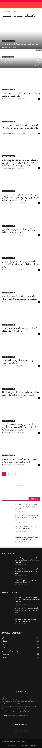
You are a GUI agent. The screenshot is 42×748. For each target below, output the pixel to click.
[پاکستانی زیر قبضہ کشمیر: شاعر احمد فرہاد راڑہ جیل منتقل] (21, 316)
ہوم (18, 11)
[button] (39, 5)
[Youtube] (26, 731)
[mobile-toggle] (3, 5)
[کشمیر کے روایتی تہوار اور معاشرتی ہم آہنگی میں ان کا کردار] (7, 540)
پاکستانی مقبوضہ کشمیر (8, 40)
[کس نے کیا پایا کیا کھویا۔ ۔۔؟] (21, 34)
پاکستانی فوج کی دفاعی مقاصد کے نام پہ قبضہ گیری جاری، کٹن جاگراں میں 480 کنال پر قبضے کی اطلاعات (20, 163)
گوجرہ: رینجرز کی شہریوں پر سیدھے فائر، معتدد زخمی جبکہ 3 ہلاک (19, 460)
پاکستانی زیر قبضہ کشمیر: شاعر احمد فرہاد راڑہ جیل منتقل (20, 329)
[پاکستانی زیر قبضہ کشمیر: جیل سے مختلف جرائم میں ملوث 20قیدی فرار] (21, 284)
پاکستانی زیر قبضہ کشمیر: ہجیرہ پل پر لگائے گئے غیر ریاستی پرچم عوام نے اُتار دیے (20, 128)
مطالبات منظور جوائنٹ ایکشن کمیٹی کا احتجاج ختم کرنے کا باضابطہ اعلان (20, 393)
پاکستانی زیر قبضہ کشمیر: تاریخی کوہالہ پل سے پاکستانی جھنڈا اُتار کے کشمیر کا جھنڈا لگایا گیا (19, 427)
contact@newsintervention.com (18, 715)
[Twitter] (21, 731)
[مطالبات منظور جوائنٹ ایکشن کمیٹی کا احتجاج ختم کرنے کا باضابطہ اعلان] (21, 380)
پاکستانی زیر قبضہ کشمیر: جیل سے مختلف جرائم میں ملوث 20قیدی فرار (19, 297)
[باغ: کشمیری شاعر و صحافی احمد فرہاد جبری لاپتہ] (21, 348)
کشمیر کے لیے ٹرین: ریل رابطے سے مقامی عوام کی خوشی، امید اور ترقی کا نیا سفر (27, 506)
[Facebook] (16, 731)
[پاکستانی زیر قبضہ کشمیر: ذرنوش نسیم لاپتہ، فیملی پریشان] (21, 81)
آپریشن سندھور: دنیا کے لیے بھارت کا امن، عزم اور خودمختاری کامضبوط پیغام (26, 517)
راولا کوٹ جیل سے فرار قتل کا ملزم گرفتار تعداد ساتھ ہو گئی (18, 230)
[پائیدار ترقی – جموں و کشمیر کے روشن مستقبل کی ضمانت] (7, 529)
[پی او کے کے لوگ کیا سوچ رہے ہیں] (17, 59)
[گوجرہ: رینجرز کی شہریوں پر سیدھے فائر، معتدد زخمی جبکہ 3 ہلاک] (21, 446)
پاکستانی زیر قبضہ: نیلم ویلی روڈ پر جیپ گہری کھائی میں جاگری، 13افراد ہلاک (21, 264)
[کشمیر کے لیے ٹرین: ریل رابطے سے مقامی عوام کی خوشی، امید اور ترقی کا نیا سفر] (7, 507)
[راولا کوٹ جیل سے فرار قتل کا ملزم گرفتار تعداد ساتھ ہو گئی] (21, 217)
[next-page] (17, 474)
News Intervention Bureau (8, 98)
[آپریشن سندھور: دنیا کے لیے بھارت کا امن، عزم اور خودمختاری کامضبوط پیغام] (7, 518)
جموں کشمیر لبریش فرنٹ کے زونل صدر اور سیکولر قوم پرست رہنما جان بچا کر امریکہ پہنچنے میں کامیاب (21, 197)
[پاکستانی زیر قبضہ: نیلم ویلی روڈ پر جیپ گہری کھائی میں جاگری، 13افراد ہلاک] (21, 249)
